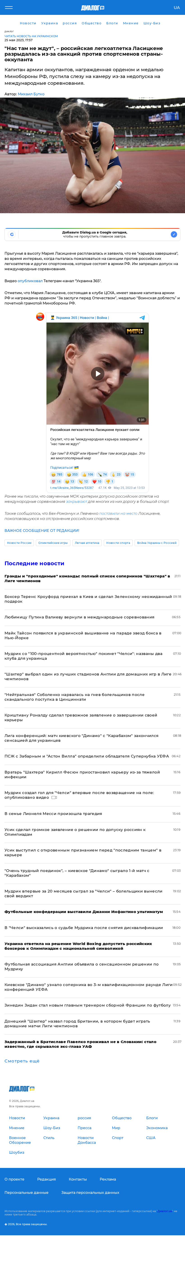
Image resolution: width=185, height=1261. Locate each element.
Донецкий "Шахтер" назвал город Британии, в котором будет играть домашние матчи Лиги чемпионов (77, 1023)
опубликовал (30, 281)
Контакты (78, 1179)
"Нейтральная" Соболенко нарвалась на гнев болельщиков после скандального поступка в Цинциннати (75, 697)
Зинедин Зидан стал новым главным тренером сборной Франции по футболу (88, 1005)
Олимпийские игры (53, 543)
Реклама (108, 1179)
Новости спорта (118, 543)
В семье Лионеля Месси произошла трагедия (53, 813)
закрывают (76, 501)
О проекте (14, 1179)
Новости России (19, 543)
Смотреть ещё (22, 1061)
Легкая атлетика (87, 543)
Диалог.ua (164, 1211)
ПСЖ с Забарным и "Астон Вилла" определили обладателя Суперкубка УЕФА (87, 756)
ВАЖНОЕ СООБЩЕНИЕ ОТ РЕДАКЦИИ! (42, 531)
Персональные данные (27, 1192)
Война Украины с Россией (156, 543)
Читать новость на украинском (31, 36)
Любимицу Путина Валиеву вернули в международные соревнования (79, 617)
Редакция (46, 1179)
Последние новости (34, 563)
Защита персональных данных (90, 1192)
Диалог (9, 31)
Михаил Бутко (31, 94)
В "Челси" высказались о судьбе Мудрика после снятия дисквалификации (84, 927)
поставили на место (118, 513)
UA (177, 7)
